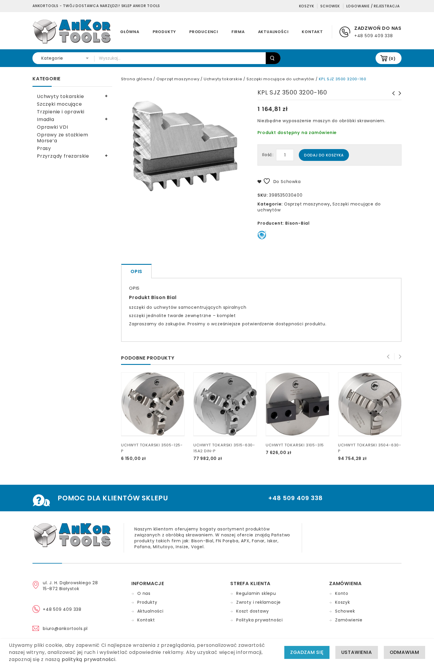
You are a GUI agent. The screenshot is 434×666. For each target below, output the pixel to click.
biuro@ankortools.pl (65, 628)
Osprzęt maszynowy (178, 79)
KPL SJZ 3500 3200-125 (398, 96)
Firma (238, 32)
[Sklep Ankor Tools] (72, 31)
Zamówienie (349, 620)
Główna (129, 32)
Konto (341, 593)
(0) (392, 58)
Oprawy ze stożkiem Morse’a (62, 137)
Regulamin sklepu (256, 593)
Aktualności (273, 32)
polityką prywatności (88, 659)
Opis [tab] (136, 271)
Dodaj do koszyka (324, 155)
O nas (144, 593)
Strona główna (136, 79)
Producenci (203, 32)
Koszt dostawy (252, 611)
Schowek (330, 6)
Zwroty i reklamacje (258, 602)
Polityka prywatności (259, 620)
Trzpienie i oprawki (60, 111)
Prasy (44, 148)
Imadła (45, 119)
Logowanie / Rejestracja (373, 6)
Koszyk (306, 6)
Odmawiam (404, 652)
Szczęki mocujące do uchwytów (280, 79)
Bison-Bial (297, 223)
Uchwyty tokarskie (223, 79)
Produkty (164, 32)
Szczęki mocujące (59, 104)
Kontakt (312, 32)
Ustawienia (356, 652)
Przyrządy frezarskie (63, 156)
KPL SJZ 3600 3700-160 (392, 96)
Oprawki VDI (52, 127)
